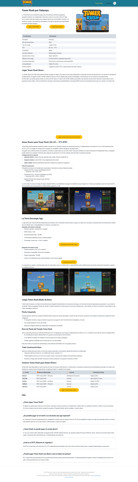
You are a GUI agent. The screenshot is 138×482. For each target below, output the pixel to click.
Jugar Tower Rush (33, 27)
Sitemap (71, 477)
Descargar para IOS (69, 262)
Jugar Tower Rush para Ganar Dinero (69, 137)
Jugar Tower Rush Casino (69, 390)
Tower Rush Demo (57, 27)
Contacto (109, 3)
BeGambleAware (97, 475)
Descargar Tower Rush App (69, 244)
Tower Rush (99, 3)
